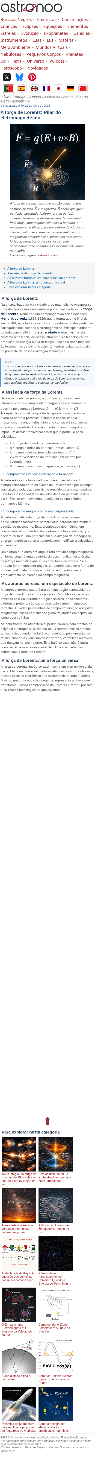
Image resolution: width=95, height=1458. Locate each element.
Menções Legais (35, 1447)
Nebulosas (10, 54)
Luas (37, 40)
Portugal (19, 97)
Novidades (37, 68)
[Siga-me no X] (6, 77)
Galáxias (81, 33)
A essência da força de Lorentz (30, 273)
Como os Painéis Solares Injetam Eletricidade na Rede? (55, 1379)
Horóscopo (11, 68)
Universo (35, 61)
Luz (50, 40)
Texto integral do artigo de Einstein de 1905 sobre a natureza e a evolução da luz (19, 1179)
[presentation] (35, 209)
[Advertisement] (47, 903)
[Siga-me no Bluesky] (19, 77)
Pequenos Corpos (44, 54)
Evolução (30, 33)
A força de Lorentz (20, 268)
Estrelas (8, 33)
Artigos (35, 97)
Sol (3, 61)
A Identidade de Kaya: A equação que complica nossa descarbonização (18, 1276)
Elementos (77, 26)
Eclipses (30, 26)
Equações (52, 26)
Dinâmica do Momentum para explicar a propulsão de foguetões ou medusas (19, 1427)
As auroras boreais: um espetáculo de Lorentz (41, 278)
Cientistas (46, 19)
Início (4, 97)
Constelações (75, 19)
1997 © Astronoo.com (14, 1437)
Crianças (8, 26)
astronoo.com (48, 255)
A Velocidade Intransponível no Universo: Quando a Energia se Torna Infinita (55, 1278)
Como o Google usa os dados (67, 1447)
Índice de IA (8, 1450)
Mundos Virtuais (52, 47)
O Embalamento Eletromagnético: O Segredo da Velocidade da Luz (17, 1330)
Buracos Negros (16, 19)
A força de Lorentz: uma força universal (36, 282)
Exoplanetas (56, 33)
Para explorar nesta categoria (29, 287)
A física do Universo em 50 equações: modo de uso (55, 1229)
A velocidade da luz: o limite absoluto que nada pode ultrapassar (55, 1177)
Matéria (66, 40)
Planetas (74, 54)
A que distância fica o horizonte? (16, 1377)
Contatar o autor (11, 1447)
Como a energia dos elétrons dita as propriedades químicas (54, 1427)
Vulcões (57, 61)
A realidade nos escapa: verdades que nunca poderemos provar (18, 1229)
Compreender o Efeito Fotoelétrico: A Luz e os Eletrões (54, 1328)
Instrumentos (13, 40)
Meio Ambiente (15, 47)
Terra (17, 61)
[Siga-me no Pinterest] (32, 77)
